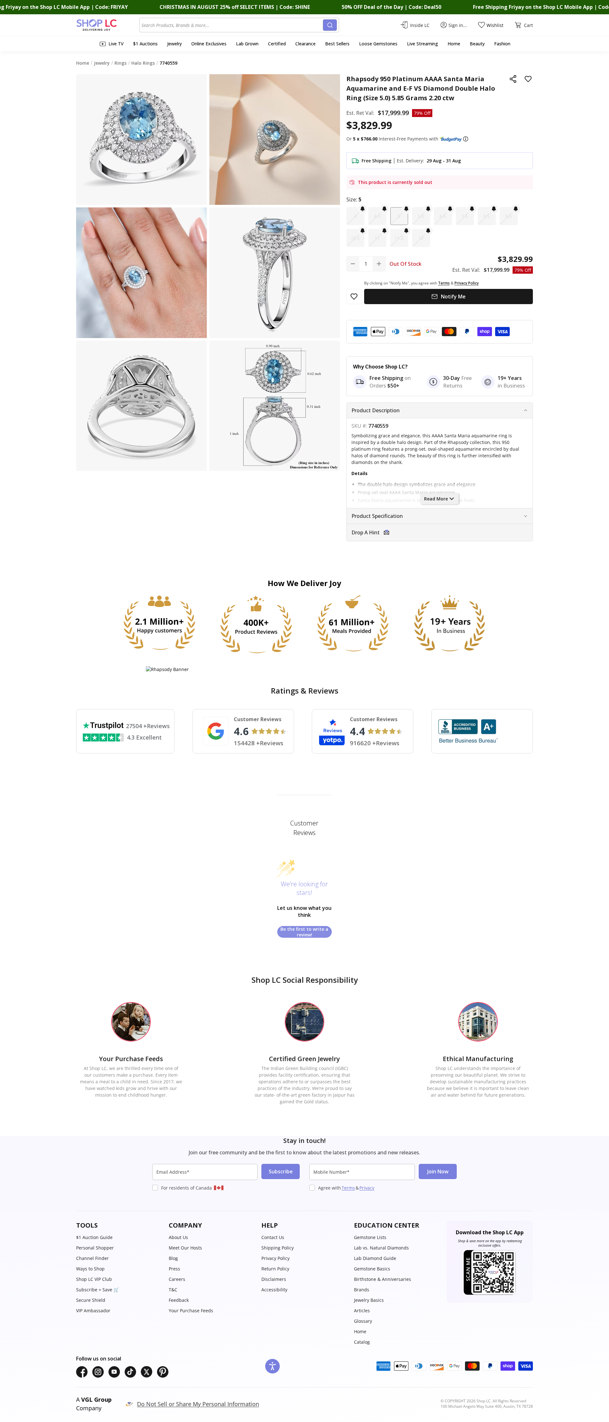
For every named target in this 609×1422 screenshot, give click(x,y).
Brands (361, 1290)
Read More (436, 499)
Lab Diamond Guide (375, 1258)
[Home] (107, 25)
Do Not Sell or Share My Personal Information (198, 1404)
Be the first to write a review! (304, 932)
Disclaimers (273, 1279)
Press (174, 1269)
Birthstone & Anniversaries (382, 1279)
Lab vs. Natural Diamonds (381, 1248)
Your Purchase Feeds (191, 1311)
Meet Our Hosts (185, 1248)
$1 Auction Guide (94, 1237)
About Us (178, 1237)
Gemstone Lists (370, 1237)
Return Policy (275, 1269)
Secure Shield (90, 1300)
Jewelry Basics (369, 1300)
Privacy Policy (275, 1258)
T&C (173, 1290)
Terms (348, 1188)
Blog (173, 1258)
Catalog (362, 1342)
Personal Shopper (95, 1248)
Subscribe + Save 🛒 (97, 1290)
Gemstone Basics (372, 1269)
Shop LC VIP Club (94, 1279)
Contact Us (272, 1237)
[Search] (330, 25)
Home (360, 1331)
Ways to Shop (90, 1269)
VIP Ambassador (93, 1311)
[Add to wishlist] (528, 79)
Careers (177, 1279)
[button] (465, 138)
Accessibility (274, 1290)
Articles (362, 1311)
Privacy (366, 1188)
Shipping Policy (277, 1248)
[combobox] (232, 25)
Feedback (179, 1300)
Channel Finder (92, 1258)
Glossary (363, 1321)
